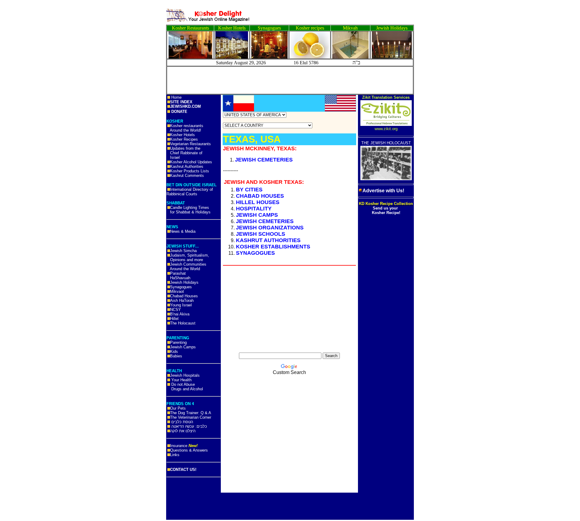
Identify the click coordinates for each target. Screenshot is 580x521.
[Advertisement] (27, 93)
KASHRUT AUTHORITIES (268, 240)
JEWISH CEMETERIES (264, 160)
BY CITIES (249, 190)
